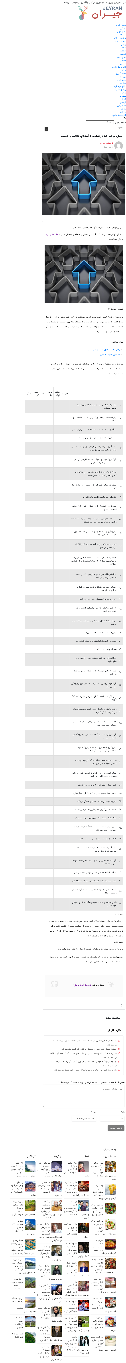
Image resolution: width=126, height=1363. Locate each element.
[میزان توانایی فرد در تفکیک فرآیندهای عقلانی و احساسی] (83, 183)
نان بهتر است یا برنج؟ (82, 985)
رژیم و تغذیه (120, 41)
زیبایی (123, 44)
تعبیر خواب (121, 31)
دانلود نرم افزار (120, 38)
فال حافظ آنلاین (119, 67)
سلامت (123, 47)
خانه (124, 21)
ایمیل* (93, 1112)
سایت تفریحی (52, 234)
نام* (122, 1112)
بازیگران (123, 28)
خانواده (123, 34)
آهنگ (86, 1156)
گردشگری (122, 51)
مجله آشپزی (121, 25)
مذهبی (123, 60)
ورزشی (123, 63)
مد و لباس (121, 57)
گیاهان (123, 54)
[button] (63, 118)
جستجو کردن (120, 122)
